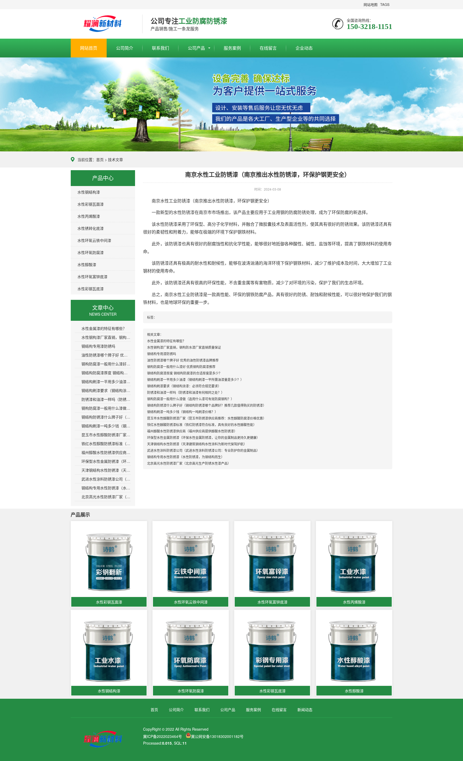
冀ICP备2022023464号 (162, 736)
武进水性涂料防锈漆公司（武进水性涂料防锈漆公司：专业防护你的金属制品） (106, 479)
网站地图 (371, 4)
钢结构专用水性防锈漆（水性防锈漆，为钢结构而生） (106, 487)
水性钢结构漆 (88, 192)
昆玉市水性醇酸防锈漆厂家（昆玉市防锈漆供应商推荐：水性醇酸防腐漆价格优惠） (106, 434)
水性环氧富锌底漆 (92, 276)
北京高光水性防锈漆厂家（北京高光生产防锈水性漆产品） (106, 496)
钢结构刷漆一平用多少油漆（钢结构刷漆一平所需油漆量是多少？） (106, 381)
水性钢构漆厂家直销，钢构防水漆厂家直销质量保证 (106, 337)
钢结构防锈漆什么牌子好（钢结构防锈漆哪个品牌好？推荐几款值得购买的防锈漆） (106, 417)
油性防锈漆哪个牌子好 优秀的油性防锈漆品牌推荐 (106, 355)
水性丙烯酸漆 (88, 216)
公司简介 (124, 48)
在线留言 (268, 48)
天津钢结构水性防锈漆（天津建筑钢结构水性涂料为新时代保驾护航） (106, 470)
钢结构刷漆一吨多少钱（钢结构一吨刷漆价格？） (106, 425)
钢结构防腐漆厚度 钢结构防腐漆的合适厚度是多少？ (106, 372)
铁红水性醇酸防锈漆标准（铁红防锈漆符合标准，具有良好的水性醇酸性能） (106, 443)
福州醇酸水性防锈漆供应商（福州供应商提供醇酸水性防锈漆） (106, 452)
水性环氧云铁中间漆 (94, 240)
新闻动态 (304, 709)
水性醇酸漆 (86, 264)
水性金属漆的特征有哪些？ (103, 328)
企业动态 (304, 48)
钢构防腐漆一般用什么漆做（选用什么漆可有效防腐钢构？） (106, 408)
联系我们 (160, 48)
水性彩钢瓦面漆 (90, 204)
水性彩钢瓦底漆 (90, 288)
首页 (100, 159)
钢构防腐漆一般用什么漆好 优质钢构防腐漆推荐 (106, 363)
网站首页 (88, 48)
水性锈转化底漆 (90, 228)
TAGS (385, 4)
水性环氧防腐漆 (90, 252)
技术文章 (115, 159)
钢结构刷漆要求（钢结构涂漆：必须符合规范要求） (106, 390)
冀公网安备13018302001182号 (217, 736)
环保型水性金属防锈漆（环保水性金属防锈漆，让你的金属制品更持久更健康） (106, 461)
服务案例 (232, 48)
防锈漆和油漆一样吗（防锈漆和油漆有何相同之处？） (106, 399)
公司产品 (196, 48)
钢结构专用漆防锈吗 (98, 346)
